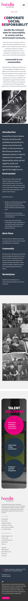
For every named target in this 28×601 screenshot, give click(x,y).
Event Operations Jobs (7, 540)
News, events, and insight (8, 527)
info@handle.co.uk (6, 575)
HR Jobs (3, 544)
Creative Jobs (5, 538)
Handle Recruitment (6, 523)
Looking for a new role (7, 525)
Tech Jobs (4, 556)
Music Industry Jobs (6, 552)
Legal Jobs (4, 547)
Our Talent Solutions (6, 529)
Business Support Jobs (7, 536)
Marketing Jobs (5, 550)
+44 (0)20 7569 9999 (6, 576)
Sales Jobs (4, 554)
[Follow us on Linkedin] (3, 582)
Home (12, 12)
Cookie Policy (17, 593)
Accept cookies (6, 598)
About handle (5, 519)
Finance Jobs (5, 542)
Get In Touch (4, 521)
